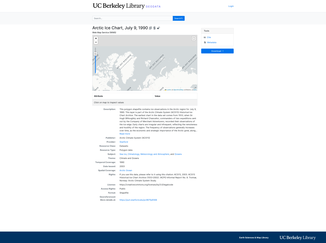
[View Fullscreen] (194, 38)
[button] (96, 38)
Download (216, 51)
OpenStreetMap (178, 90)
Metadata (211, 42)
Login (231, 6)
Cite (209, 37)
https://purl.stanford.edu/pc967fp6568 (138, 200)
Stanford (124, 142)
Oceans (178, 154)
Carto (195, 90)
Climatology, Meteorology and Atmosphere (148, 154)
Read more (125, 133)
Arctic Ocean (126, 170)
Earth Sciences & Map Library (253, 237)
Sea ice (123, 154)
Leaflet (168, 90)
